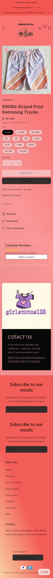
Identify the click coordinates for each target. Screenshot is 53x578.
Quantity (6, 157)
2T (6, 138)
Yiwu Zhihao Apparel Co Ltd (21, 573)
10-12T (8, 151)
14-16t (23, 151)
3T (16, 138)
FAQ (8, 514)
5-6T (37, 138)
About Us (10, 476)
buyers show (12, 495)
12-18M (35, 132)
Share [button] (8, 204)
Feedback (10, 501)
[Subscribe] (44, 409)
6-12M (21, 132)
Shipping (5, 122)
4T (26, 138)
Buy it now (26, 181)
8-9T (31, 145)
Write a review (26, 257)
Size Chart (11, 508)
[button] (3, 28)
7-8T (19, 145)
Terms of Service (14, 482)
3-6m (7, 132)
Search (9, 470)
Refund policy (12, 489)
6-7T (7, 145)
